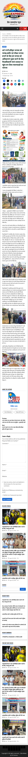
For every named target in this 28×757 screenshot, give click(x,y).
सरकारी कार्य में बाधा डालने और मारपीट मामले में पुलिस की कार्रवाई (13, 738)
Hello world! (19, 637)
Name (4, 464)
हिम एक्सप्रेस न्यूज (14, 22)
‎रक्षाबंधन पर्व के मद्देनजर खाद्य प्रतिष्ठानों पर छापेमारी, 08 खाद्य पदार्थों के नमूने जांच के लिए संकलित (14, 625)
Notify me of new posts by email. (13, 495)
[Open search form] (17, 28)
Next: (12, 427)
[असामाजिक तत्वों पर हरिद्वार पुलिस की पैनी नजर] (14, 568)
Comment (5, 443)
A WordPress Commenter (8, 637)
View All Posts (20, 412)
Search (4, 585)
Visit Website (8, 412)
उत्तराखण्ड (4, 46)
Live (25, 28)
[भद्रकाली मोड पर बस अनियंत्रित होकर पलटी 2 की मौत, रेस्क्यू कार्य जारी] (14, 517)
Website (4, 476)
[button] (2, 28)
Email (4, 470)
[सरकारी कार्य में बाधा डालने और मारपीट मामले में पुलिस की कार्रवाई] (14, 727)
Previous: (13, 420)
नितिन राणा (6, 71)
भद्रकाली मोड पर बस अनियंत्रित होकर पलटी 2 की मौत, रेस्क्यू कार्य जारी (13, 527)
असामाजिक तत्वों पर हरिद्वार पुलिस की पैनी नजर (13, 578)
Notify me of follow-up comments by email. (12, 491)
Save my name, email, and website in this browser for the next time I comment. (14, 484)
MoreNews (23, 753)
